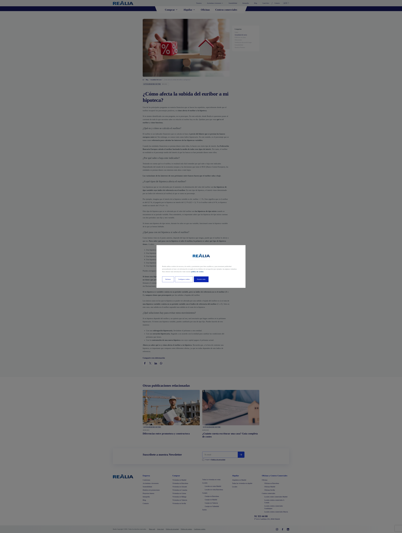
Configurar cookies (184, 279)
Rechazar (168, 279)
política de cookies (197, 271)
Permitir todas (201, 279)
